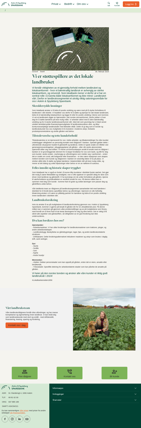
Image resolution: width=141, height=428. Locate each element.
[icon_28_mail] (27, 419)
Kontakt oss (69, 373)
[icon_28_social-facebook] (5, 419)
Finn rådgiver (24, 373)
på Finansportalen (17, 413)
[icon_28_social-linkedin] (19, 419)
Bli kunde (114, 373)
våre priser (24, 411)
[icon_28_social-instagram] (12, 419)
